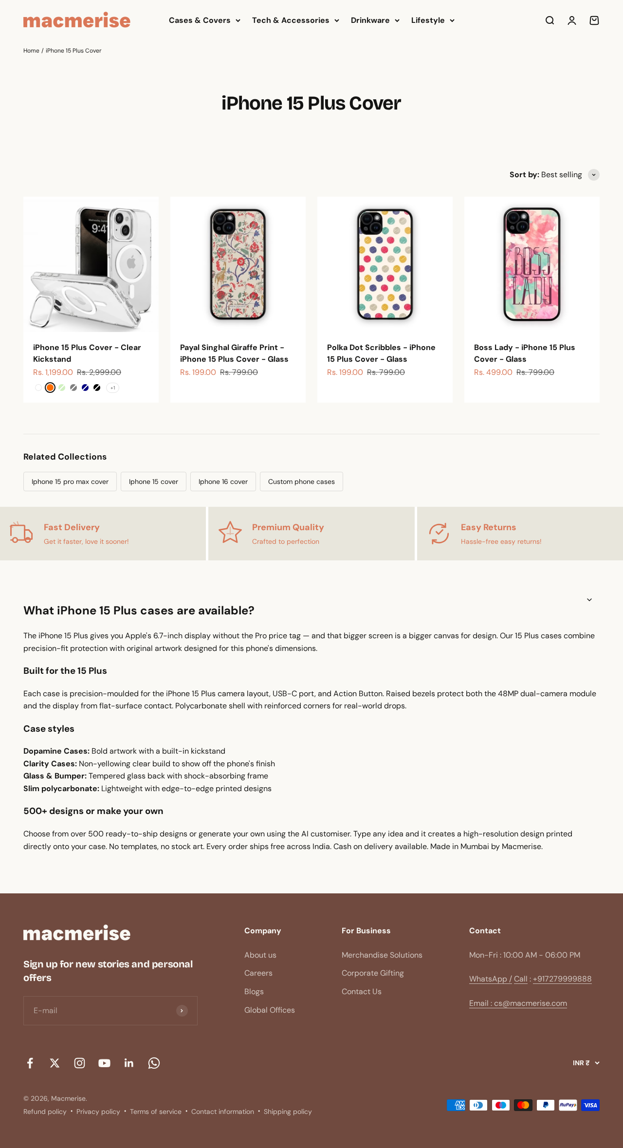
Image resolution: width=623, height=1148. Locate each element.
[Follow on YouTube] (104, 1063)
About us (260, 955)
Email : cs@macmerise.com (518, 1003)
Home (31, 51)
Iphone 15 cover (153, 481)
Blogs (254, 991)
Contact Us (362, 991)
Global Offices (269, 1010)
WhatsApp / (490, 979)
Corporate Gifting (373, 973)
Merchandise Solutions (382, 955)
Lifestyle (428, 20)
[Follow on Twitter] (54, 1063)
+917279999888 (562, 979)
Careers (258, 973)
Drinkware (370, 20)
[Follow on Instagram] (79, 1063)
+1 (112, 388)
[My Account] (572, 20)
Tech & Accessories (291, 20)
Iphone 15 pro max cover (70, 481)
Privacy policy (98, 1111)
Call (521, 979)
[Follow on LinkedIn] (129, 1063)
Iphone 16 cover (223, 481)
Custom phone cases (301, 481)
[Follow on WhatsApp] (154, 1063)
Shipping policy (288, 1111)
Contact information (222, 1111)
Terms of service (156, 1111)
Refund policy (45, 1111)
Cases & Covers (200, 20)
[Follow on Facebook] (30, 1063)
